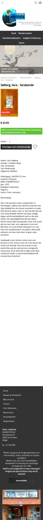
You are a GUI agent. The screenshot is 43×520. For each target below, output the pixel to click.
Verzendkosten (9, 416)
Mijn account (8, 399)
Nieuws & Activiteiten (9, 78)
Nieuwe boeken (25, 33)
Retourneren (8, 412)
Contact (6, 403)
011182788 (10, 445)
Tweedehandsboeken (11, 38)
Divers (21, 43)
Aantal (3, 141)
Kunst (13, 33)
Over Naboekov (9, 408)
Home (5, 390)
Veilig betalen (9, 421)
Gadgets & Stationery (32, 38)
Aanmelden (21, 480)
